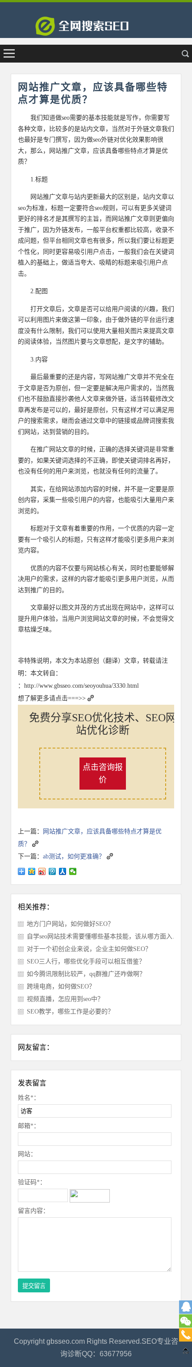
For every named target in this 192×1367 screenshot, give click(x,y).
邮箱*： (29, 1126)
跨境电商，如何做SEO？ (61, 986)
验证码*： (32, 1182)
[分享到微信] (73, 871)
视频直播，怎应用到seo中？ (65, 999)
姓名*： (29, 1097)
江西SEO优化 (96, 29)
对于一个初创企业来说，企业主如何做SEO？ (89, 949)
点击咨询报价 (103, 773)
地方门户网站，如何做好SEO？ (70, 924)
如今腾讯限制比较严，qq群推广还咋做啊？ (86, 974)
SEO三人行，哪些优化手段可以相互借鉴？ (86, 961)
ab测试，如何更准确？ (74, 856)
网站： (27, 1154)
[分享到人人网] (63, 871)
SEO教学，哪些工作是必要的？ (70, 1011)
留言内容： (33, 1210)
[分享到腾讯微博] (52, 871)
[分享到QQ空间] (32, 871)
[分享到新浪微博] (42, 871)
